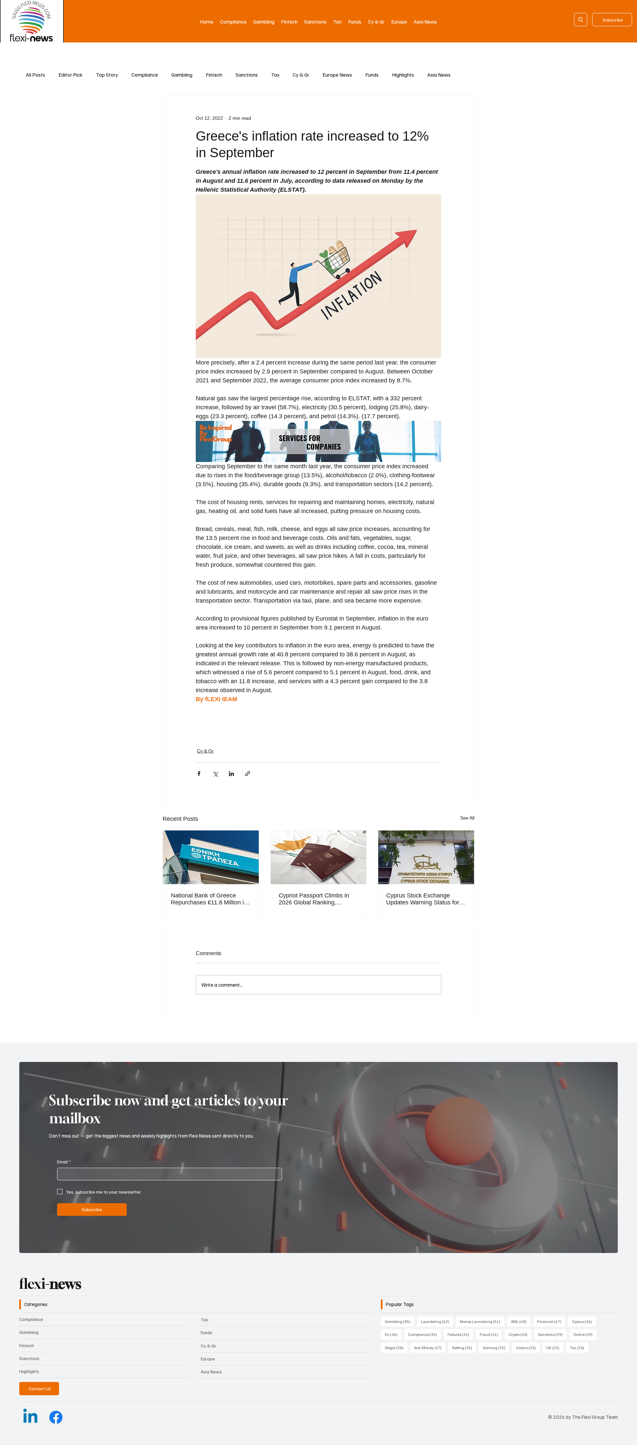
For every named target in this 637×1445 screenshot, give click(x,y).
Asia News (439, 74)
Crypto (520, 1334)
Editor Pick (70, 74)
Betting (464, 1347)
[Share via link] (248, 773)
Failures (460, 1334)
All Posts (35, 74)
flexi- (50, 1283)
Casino (528, 1347)
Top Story (107, 74)
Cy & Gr (301, 74)
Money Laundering (482, 1321)
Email (64, 1161)
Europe (208, 1358)
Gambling (181, 74)
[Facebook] (56, 1417)
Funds (372, 74)
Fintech (214, 74)
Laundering (437, 1321)
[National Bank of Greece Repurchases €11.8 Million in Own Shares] (211, 857)
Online (585, 1334)
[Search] (580, 19)
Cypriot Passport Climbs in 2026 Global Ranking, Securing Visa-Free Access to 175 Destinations (318, 899)
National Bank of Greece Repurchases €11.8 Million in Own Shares (209, 899)
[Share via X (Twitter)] (215, 773)
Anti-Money (430, 1347)
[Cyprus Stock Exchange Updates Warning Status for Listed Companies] (426, 857)
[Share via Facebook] (199, 773)
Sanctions (247, 74)
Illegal (396, 1347)
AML (521, 1321)
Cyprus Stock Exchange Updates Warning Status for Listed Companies (422, 899)
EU (393, 1334)
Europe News (337, 74)
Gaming (496, 1347)
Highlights (403, 74)
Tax (275, 74)
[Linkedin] (30, 1417)
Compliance (144, 74)
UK (554, 1347)
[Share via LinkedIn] (231, 773)
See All (467, 818)
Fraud (491, 1334)
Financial (551, 1321)
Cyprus (584, 1321)
